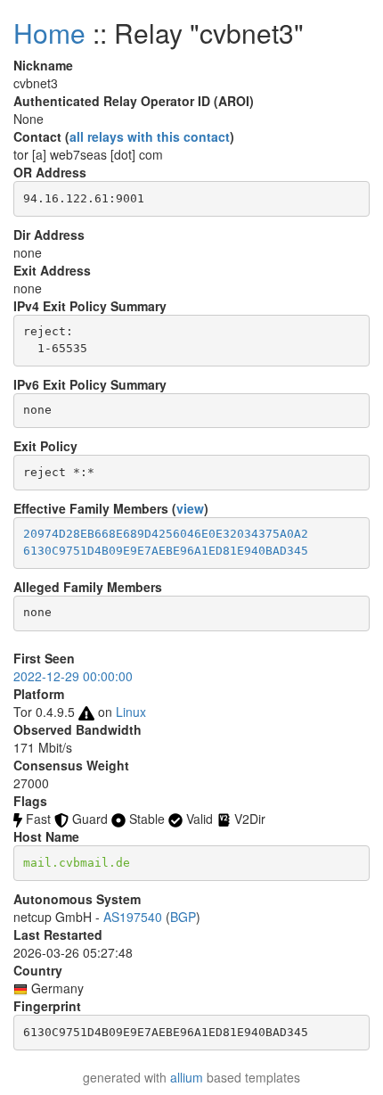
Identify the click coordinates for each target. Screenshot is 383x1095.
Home (49, 32)
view (190, 508)
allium (186, 1077)
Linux (131, 711)
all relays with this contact (149, 136)
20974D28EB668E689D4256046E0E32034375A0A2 (165, 533)
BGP (183, 917)
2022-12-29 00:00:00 (73, 676)
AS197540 (132, 917)
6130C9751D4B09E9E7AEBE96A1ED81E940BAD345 (165, 550)
